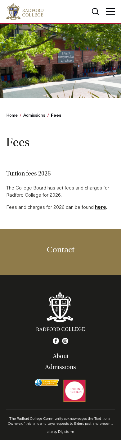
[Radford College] (24, 11)
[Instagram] (65, 341)
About (61, 356)
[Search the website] (95, 11)
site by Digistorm (60, 431)
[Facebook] (56, 341)
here (100, 206)
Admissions (34, 115)
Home (12, 115)
